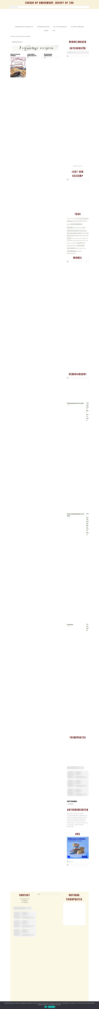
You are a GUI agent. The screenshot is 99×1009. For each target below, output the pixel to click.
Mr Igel (80, 243)
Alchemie (69, 218)
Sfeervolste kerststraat (72, 245)
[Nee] (97, 1005)
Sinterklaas (81, 245)
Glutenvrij (84, 233)
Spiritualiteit (71, 248)
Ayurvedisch (73, 218)
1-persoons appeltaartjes (32, 55)
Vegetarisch (71, 251)
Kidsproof (73, 238)
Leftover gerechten (85, 240)
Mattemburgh (69, 242)
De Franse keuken (77, 221)
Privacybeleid (51, 1006)
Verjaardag (79, 251)
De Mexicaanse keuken (78, 227)
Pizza (84, 242)
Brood (77, 218)
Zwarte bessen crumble (15, 55)
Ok (45, 1006)
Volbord (49, 16)
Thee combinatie (79, 248)
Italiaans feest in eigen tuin (81, 235)
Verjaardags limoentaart (48, 55)
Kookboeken (75, 240)
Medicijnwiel (74, 242)
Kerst (69, 238)
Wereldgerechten (71, 253)
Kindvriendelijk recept (78, 238)
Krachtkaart (79, 240)
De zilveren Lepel (75, 233)
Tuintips (84, 248)
